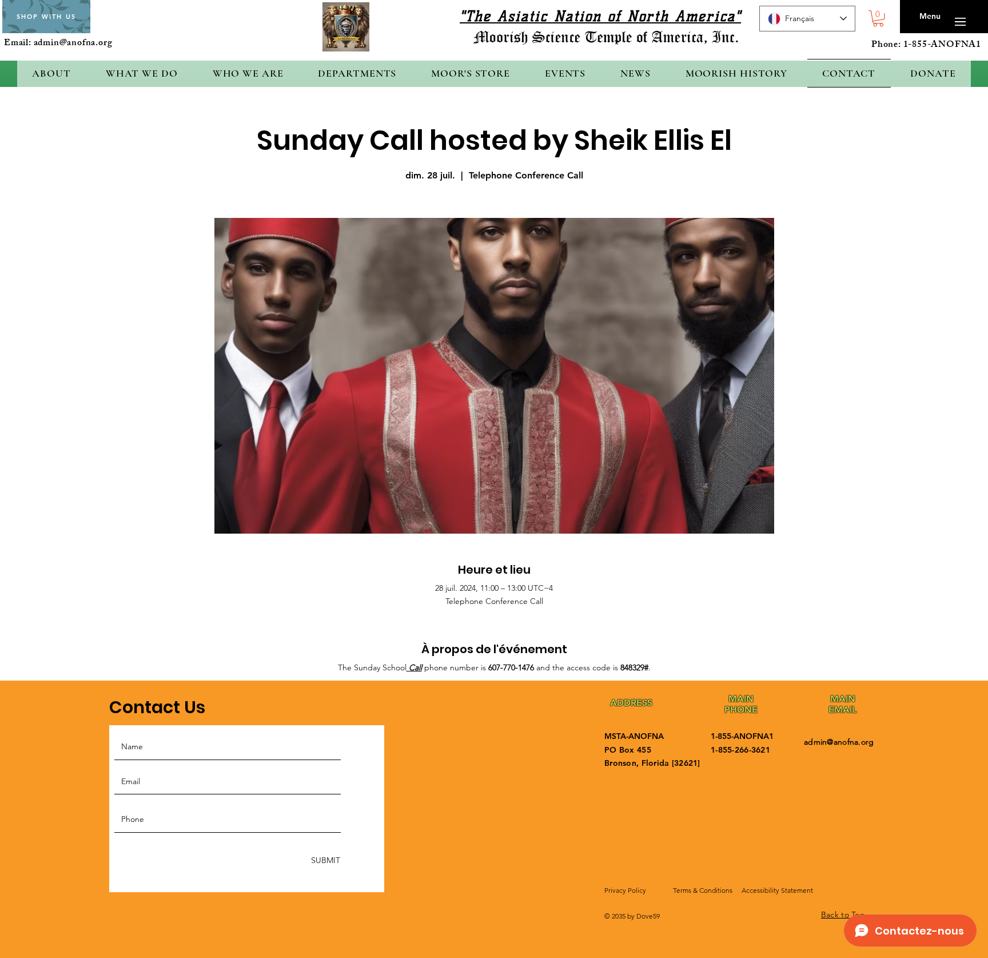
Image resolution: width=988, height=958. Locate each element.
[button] (878, 18)
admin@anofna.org (73, 43)
